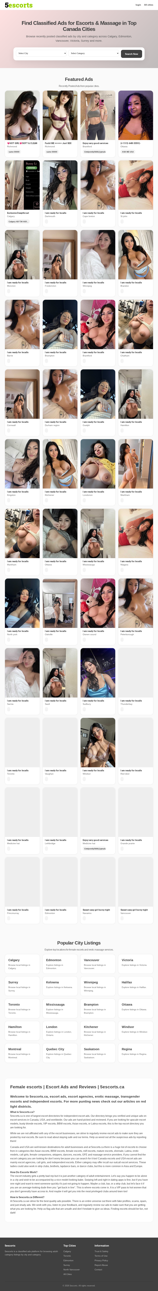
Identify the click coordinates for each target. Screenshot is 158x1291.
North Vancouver (71, 1269)
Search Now (131, 54)
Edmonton (68, 1260)
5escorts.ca (97, 1147)
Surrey (66, 1265)
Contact (98, 1269)
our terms (83, 1137)
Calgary (67, 1251)
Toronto (67, 1256)
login (138, 5)
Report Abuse (101, 1265)
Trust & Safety (101, 1251)
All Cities (67, 1274)
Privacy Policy (101, 1260)
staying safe (66, 1137)
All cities (148, 5)
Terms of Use (101, 1256)
